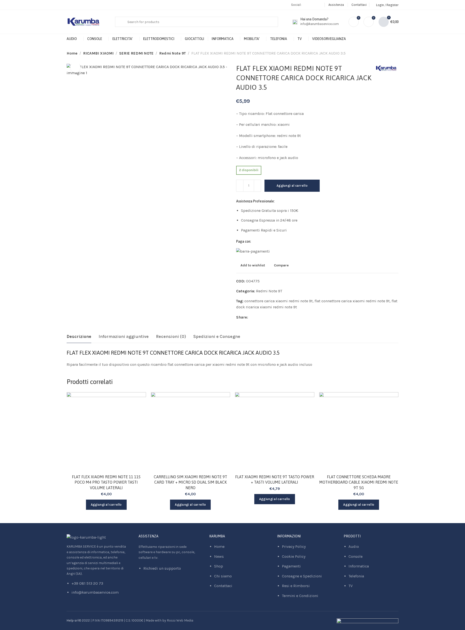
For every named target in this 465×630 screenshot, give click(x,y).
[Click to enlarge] (75, 67)
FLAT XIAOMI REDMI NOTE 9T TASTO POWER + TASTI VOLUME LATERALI (274, 479)
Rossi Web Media (180, 620)
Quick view (137, 425)
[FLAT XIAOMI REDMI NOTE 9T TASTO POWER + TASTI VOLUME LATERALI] (274, 432)
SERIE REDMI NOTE (136, 53)
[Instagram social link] (313, 4)
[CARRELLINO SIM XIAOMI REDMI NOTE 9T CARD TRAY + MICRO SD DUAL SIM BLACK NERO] (190, 432)
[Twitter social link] (264, 317)
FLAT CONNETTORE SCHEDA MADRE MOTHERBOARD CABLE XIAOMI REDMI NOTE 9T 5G (358, 482)
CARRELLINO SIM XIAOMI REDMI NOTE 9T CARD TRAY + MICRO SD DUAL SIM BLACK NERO (190, 482)
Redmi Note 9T (172, 53)
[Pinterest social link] (258, 317)
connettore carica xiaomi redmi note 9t (278, 301)
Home (72, 53)
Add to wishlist (252, 265)
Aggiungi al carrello (292, 185)
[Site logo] (84, 21)
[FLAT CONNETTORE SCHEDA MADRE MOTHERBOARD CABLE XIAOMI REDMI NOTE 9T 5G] (359, 432)
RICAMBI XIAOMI (98, 53)
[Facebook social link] (307, 4)
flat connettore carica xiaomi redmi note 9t (352, 301)
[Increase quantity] (257, 186)
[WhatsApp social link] (320, 4)
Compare (281, 265)
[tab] (79, 336)
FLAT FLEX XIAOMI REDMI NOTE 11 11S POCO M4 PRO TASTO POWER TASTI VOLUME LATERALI (106, 482)
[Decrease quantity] (239, 186)
